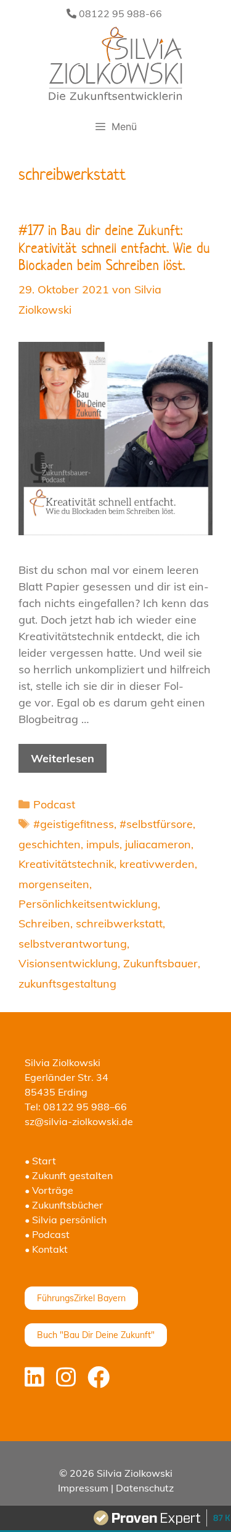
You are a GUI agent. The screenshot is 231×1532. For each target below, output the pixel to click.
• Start (40, 1161)
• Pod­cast (47, 1234)
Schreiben (44, 923)
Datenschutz (145, 1488)
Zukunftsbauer (160, 963)
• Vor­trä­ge (49, 1190)
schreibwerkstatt (119, 923)
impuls (103, 844)
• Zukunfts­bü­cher (64, 1205)
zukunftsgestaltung (67, 984)
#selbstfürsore (156, 824)
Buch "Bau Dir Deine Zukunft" (96, 1334)
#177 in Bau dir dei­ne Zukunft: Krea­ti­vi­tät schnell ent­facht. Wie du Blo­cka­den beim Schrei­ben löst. (114, 248)
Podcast (54, 804)
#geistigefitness (73, 824)
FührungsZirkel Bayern (81, 1298)
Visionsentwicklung (68, 963)
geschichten (49, 844)
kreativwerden (157, 864)
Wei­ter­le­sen (62, 758)
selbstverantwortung (72, 944)
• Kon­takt (46, 1249)
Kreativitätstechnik (66, 864)
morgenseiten (53, 884)
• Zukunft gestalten (69, 1175)
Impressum (83, 1488)
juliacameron (158, 844)
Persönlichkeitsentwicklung (88, 904)
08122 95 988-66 (119, 13)
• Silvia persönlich (66, 1219)
